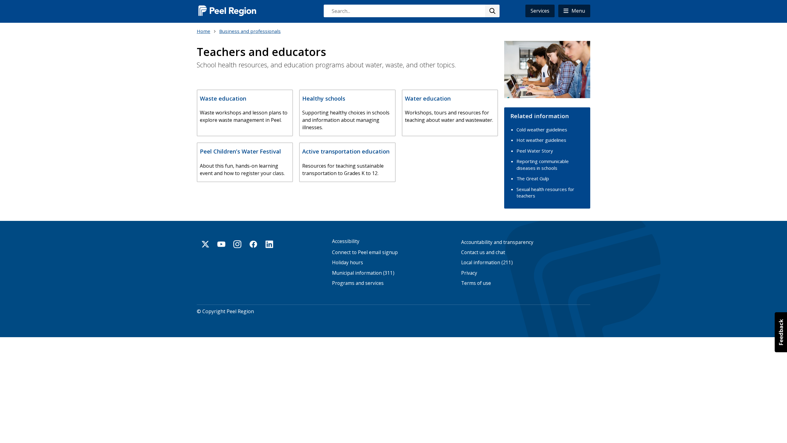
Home (203, 31)
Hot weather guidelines (541, 140)
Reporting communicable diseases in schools (542, 164)
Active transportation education (346, 151)
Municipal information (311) (363, 273)
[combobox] (411, 11)
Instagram (237, 244)
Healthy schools (323, 98)
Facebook (253, 244)
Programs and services (358, 283)
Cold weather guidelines (541, 129)
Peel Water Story (534, 151)
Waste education (223, 98)
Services (540, 10)
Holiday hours (347, 262)
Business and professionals (250, 31)
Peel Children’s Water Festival (240, 151)
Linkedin (269, 244)
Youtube (221, 244)
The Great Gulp (532, 178)
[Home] (227, 10)
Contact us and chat (483, 252)
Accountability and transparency (497, 242)
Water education (428, 98)
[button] (574, 11)
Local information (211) (487, 262)
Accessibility (345, 241)
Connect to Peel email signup (365, 252)
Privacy (469, 273)
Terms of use (476, 283)
